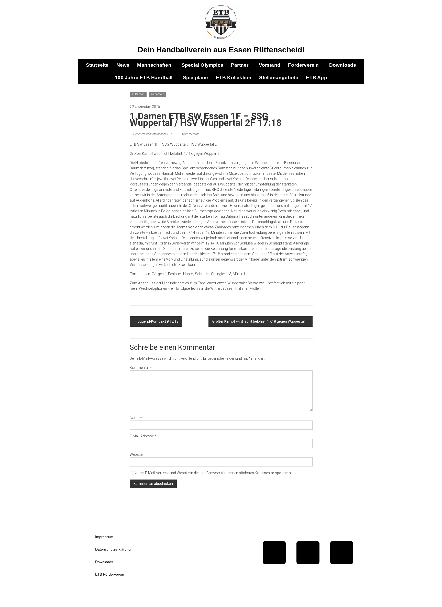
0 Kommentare (189, 134)
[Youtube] (307, 552)
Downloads (342, 65)
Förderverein (303, 65)
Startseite (97, 65)
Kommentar (141, 368)
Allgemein (157, 94)
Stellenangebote (278, 77)
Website (136, 454)
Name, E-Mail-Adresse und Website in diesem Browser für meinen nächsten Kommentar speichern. (213, 473)
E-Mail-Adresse (143, 436)
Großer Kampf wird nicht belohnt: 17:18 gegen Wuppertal (258, 321)
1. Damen (138, 94)
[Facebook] (274, 552)
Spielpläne (195, 77)
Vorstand (270, 65)
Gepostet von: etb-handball (150, 134)
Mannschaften (154, 65)
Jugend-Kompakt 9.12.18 (158, 321)
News (123, 65)
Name (136, 418)
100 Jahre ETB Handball (143, 77)
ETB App (316, 77)
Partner (239, 65)
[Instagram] (341, 552)
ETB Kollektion (234, 77)
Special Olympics (202, 65)
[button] (155, 65)
